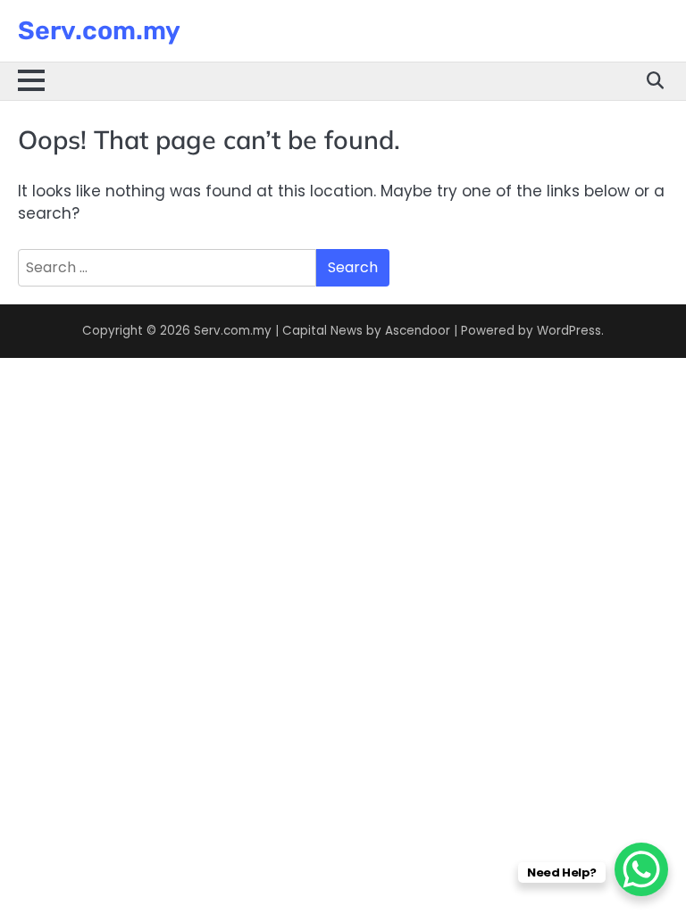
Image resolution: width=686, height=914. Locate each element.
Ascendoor (417, 330)
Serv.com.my (99, 30)
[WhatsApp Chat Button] (641, 869)
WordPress (569, 330)
